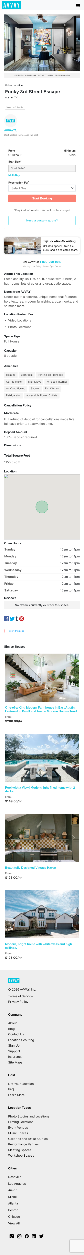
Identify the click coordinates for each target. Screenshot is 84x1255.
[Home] (11, 5)
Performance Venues (23, 1144)
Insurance (15, 1057)
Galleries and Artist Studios (28, 1139)
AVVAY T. (10, 130)
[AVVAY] (14, 982)
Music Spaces (18, 1133)
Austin (12, 1190)
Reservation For (18, 182)
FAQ (11, 1089)
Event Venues (18, 1128)
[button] (10, 678)
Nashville (14, 1177)
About (12, 1023)
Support (14, 1051)
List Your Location (21, 1084)
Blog (11, 1029)
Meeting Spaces (19, 1150)
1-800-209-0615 (50, 261)
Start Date (14, 161)
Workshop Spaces (21, 1155)
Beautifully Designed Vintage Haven (30, 867)
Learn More (16, 1095)
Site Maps (15, 1062)
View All (14, 1223)
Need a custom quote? (42, 220)
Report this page (15, 631)
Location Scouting (21, 1040)
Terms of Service (20, 996)
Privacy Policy (18, 1002)
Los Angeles (17, 1184)
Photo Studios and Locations (28, 1116)
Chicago (14, 1217)
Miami (12, 1197)
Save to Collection (15, 107)
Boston (13, 1210)
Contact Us (16, 1034)
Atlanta (13, 1203)
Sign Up (14, 1045)
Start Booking (42, 198)
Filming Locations (20, 1122)
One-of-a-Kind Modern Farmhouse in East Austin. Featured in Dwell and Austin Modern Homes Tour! (41, 709)
